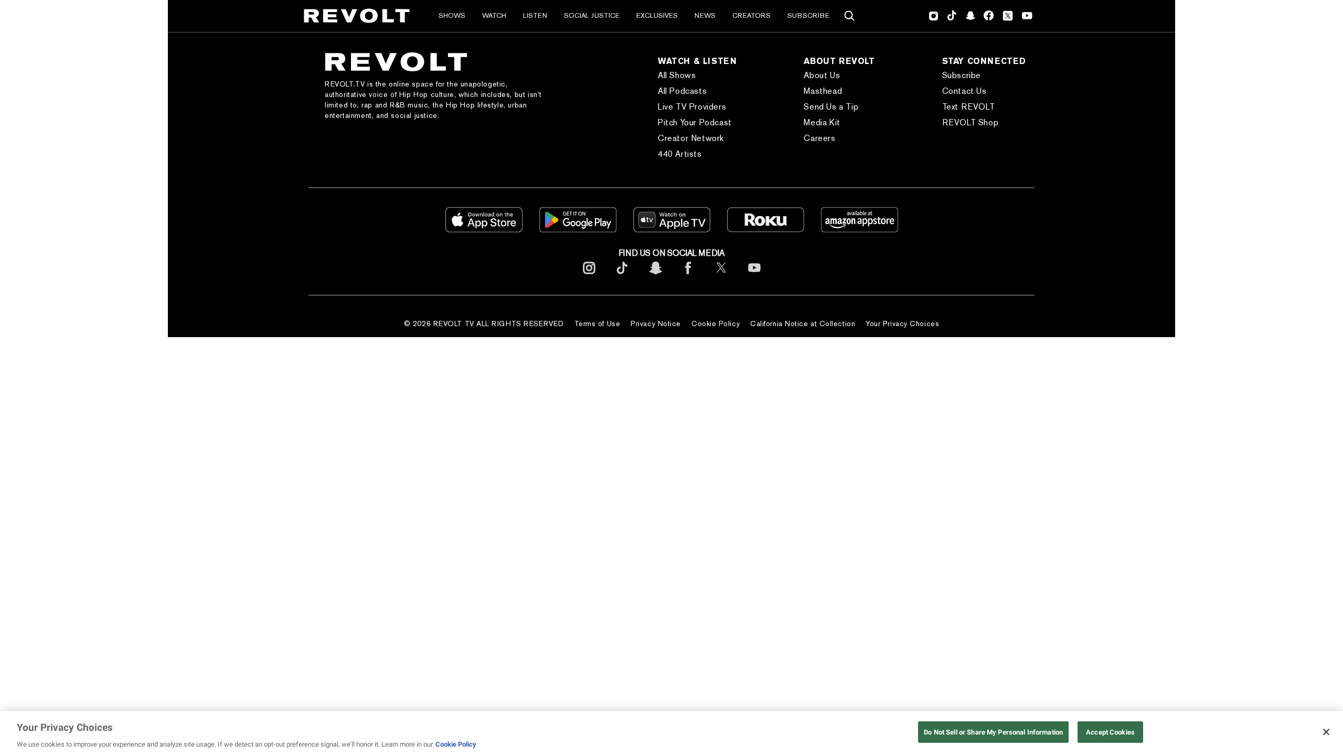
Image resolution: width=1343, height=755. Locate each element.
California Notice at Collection (802, 323)
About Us (822, 75)
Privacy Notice (656, 323)
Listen (535, 15)
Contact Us (964, 90)
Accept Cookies (1110, 732)
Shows (452, 15)
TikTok (952, 15)
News (705, 15)
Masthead (823, 90)
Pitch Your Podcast (695, 122)
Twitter (1008, 15)
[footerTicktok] (622, 276)
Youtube (1027, 17)
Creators (751, 15)
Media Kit (822, 122)
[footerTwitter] (721, 276)
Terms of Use (597, 323)
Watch (494, 15)
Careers (819, 138)
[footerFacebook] (688, 276)
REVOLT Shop (970, 122)
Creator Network (691, 138)
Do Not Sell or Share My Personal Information (993, 732)
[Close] (1326, 731)
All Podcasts (682, 90)
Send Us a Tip (831, 106)
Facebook (989, 15)
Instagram (934, 15)
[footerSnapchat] (655, 276)
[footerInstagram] (589, 276)
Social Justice (592, 15)
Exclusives (657, 15)
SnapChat (970, 15)
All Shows (677, 75)
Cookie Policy (715, 323)
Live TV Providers (692, 106)
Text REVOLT (968, 106)
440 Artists (680, 153)
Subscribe (808, 15)
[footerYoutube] (754, 276)
